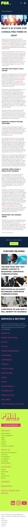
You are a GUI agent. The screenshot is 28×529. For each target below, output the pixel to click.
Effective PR (22, 225)
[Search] (21, 3)
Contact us (14, 243)
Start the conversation (11, 425)
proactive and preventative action (9, 207)
